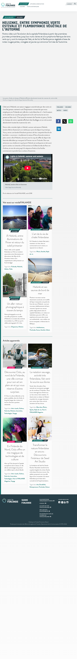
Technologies (8, 413)
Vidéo (65, 110)
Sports (32, 410)
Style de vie (37, 410)
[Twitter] (62, 502)
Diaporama (14, 327)
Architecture (40, 327)
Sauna (38, 330)
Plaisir (38, 251)
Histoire (20, 327)
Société (43, 251)
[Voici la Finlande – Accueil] (8, 5)
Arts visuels (14, 408)
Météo (59, 110)
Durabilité (42, 484)
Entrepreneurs (34, 487)
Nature (47, 487)
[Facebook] (59, 502)
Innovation (19, 411)
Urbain (48, 330)
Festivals (7, 411)
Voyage (15, 413)
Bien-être (39, 407)
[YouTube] (65, 502)
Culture (21, 408)
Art (38, 484)
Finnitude (32, 330)
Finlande (60, 107)
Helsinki (68, 107)
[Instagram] (67, 502)
